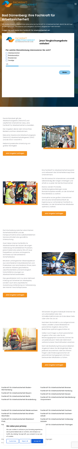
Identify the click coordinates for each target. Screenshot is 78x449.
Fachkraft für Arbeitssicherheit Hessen (55, 394)
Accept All (37, 441)
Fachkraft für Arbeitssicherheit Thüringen (56, 424)
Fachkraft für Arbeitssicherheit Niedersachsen (19, 410)
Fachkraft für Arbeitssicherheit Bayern (16, 393)
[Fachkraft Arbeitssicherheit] (20, 4)
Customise (12, 441)
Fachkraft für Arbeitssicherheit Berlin (15, 396)
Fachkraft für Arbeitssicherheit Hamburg (56, 391)
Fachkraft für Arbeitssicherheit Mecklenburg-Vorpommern (58, 398)
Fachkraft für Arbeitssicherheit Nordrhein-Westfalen (17, 414)
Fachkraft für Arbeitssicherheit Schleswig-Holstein (57, 420)
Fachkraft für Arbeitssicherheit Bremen (55, 387)
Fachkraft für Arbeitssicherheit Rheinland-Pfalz (17, 420)
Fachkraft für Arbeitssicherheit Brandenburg (18, 399)
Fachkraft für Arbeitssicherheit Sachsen (56, 410)
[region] (25, 434)
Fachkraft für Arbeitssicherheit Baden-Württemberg (16, 388)
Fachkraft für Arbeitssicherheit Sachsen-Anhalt (56, 414)
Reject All (25, 441)
